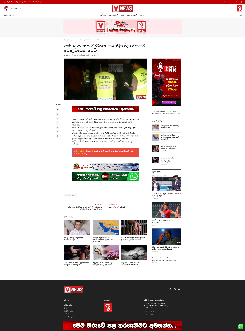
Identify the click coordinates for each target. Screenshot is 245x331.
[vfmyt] (122, 27)
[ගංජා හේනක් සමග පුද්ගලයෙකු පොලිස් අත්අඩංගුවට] (77, 252)
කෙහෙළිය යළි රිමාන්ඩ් (117, 207)
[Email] (57, 127)
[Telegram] (57, 131)
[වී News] (122, 8)
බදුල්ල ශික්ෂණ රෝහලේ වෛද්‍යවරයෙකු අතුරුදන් (102, 264)
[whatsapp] (105, 176)
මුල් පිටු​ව (66, 40)
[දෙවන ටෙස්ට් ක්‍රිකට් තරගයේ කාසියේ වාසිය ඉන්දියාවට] (166, 183)
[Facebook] (57, 109)
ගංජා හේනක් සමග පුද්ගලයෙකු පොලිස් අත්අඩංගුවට (76, 264)
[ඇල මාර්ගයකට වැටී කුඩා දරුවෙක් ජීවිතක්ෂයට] (134, 252)
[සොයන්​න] (238, 15)
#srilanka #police (70, 195)
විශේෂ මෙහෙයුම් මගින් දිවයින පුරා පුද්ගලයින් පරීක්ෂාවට (133, 239)
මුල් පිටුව (103, 15)
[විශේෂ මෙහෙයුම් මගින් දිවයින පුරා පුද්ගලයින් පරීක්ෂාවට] (134, 227)
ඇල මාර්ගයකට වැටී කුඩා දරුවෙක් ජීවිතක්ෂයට (131, 264)
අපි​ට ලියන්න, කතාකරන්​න (230, 2)
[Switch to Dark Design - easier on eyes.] (241, 2)
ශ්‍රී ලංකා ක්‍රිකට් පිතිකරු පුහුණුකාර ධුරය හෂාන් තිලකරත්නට (165, 248)
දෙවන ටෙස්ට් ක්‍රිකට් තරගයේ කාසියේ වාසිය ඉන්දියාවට (166, 195)
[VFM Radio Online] (5, 8)
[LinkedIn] (57, 118)
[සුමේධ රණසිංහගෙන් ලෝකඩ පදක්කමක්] (166, 210)
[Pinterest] (57, 123)
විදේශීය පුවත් (132, 15)
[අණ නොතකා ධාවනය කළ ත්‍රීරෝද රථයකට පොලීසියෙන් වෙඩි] (105, 79)
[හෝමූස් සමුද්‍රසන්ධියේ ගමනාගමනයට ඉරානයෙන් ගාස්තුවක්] (106, 227)
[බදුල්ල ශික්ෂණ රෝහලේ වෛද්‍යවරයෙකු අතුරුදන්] (106, 252)
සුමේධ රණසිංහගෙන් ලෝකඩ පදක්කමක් (163, 221)
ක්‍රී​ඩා (122, 15)
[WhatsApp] (57, 136)
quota (178, 113)
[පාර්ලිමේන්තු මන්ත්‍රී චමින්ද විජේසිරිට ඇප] (77, 227)
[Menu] (241, 15)
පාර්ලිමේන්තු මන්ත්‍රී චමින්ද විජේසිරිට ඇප (74, 239)
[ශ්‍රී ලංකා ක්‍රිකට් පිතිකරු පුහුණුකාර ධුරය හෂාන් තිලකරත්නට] (166, 236)
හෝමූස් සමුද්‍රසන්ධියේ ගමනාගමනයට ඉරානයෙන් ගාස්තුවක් (34, 2)
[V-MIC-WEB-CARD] (166, 82)
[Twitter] (57, 114)
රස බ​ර (142, 15)
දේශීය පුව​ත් (113, 15)
